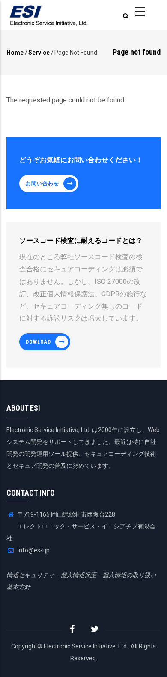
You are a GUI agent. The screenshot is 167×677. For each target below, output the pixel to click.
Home (15, 52)
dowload (38, 342)
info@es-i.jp (33, 550)
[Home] (49, 15)
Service (39, 52)
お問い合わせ (42, 184)
